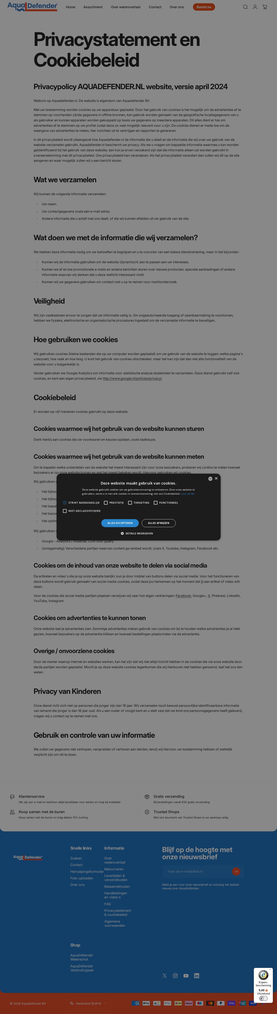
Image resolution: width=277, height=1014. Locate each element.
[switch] (263, 998)
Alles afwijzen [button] (158, 523)
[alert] (138, 507)
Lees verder (188, 493)
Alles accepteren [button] (120, 523)
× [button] (216, 478)
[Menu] (270, 970)
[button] (138, 533)
